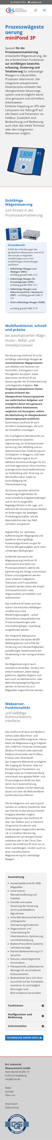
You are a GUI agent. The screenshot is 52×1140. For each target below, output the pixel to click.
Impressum (11, 1103)
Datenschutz (12, 1107)
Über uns (10, 1095)
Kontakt (9, 1091)
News (8, 1087)
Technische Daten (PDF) (23, 1037)
